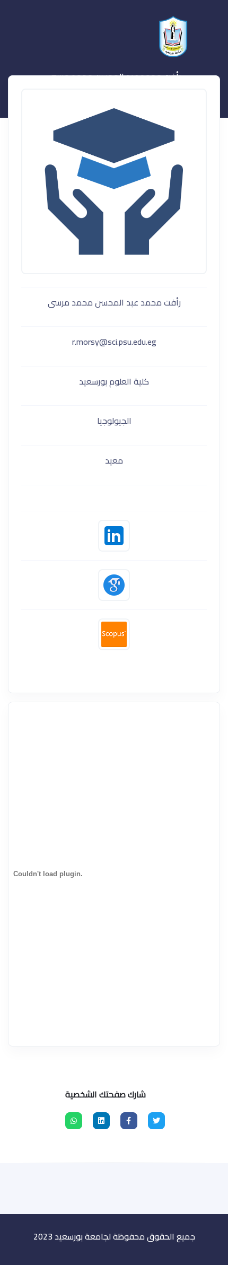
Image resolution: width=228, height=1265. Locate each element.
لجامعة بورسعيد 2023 (72, 1236)
